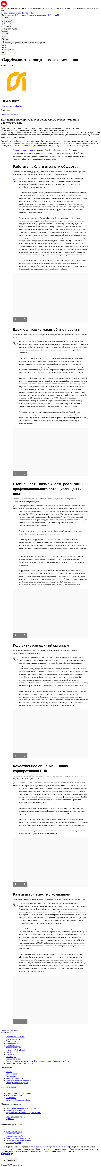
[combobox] (11, 1160)
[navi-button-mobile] (3, 53)
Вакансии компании (9, 114)
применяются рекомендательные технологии (50, 1147)
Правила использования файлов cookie (43, 15)
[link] (5, 39)
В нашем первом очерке (23, 150)
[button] (3, 45)
